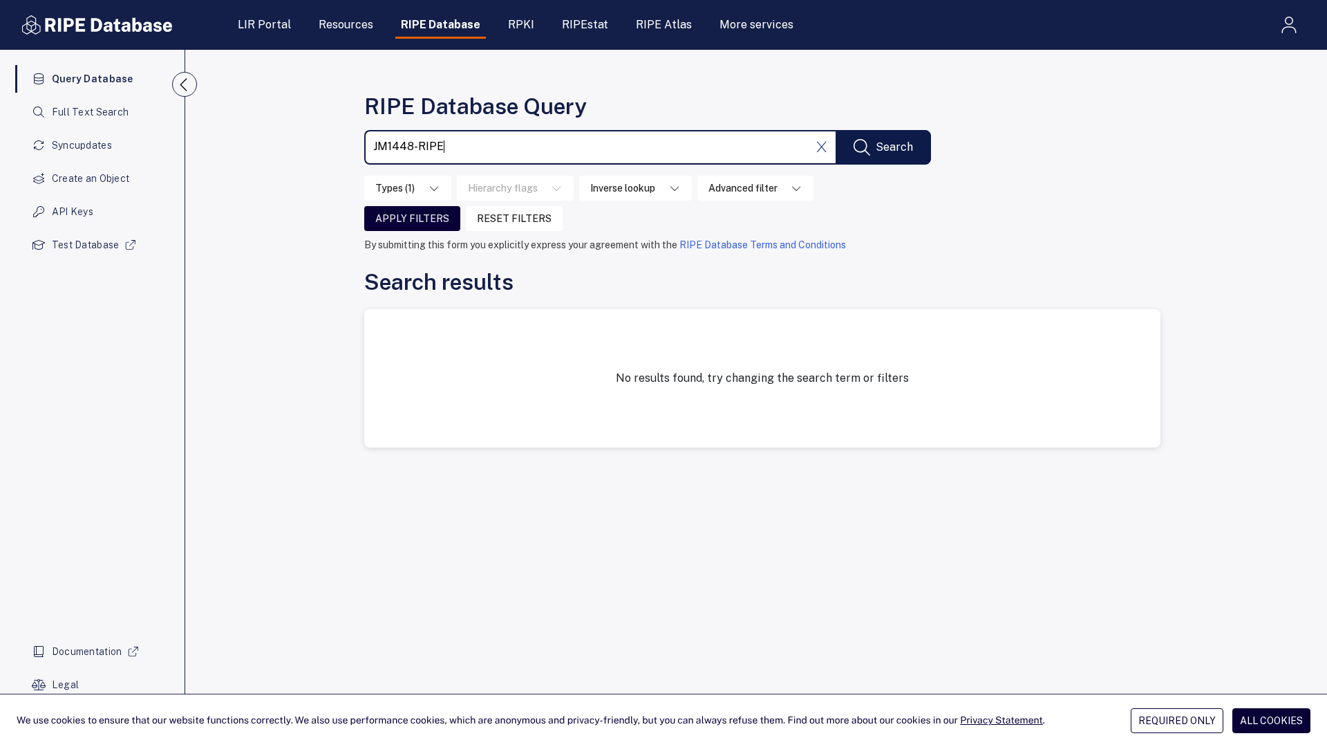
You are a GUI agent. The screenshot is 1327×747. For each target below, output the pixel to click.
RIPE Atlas (664, 24)
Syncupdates (82, 145)
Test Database (86, 244)
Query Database (92, 78)
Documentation (87, 651)
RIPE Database (440, 24)
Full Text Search (90, 112)
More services (756, 24)
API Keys (72, 211)
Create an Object (90, 178)
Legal (65, 684)
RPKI (521, 24)
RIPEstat (585, 24)
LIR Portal (264, 24)
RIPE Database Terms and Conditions (762, 244)
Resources (346, 24)
